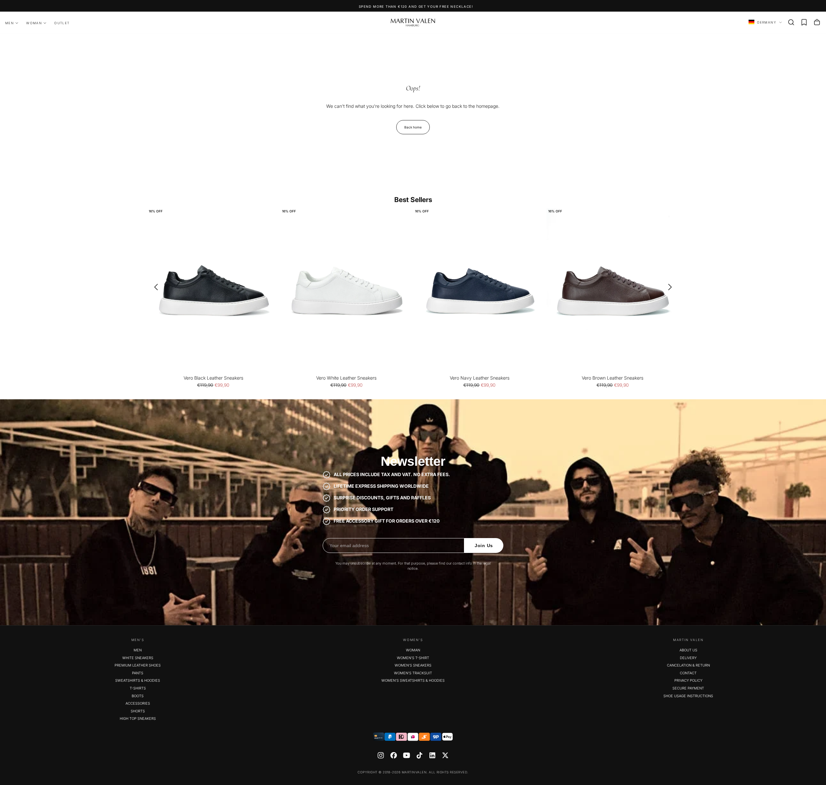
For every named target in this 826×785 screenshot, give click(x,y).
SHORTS (138, 711)
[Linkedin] (432, 755)
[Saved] (804, 22)
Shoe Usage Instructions (688, 696)
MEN (9, 23)
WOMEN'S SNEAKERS (413, 665)
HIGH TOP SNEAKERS (138, 718)
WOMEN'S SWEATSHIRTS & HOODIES (413, 680)
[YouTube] (406, 755)
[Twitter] (445, 755)
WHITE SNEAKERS (137, 658)
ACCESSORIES (138, 703)
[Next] (672, 286)
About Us (688, 650)
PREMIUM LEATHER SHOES (138, 665)
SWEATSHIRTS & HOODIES (137, 680)
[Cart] (817, 22)
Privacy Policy (688, 680)
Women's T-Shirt (413, 658)
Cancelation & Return (688, 665)
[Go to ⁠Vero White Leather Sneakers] (346, 291)
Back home (413, 127)
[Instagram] (381, 755)
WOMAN (34, 23)
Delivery (688, 658)
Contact (688, 673)
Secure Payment (688, 688)
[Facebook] (394, 755)
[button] (791, 22)
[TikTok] (419, 755)
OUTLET (61, 23)
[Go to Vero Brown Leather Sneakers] (613, 291)
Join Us (484, 545)
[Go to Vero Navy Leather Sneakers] (479, 291)
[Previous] (154, 286)
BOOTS (138, 696)
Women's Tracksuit (413, 673)
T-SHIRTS (138, 688)
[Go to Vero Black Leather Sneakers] (213, 291)
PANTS (137, 673)
